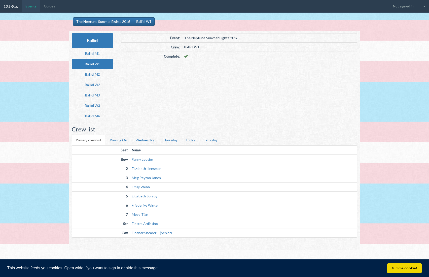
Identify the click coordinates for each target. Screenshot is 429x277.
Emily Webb (141, 187)
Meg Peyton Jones (146, 178)
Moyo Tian (140, 214)
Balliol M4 (92, 116)
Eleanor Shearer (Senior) (152, 233)
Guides (49, 6)
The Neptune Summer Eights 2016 (103, 21)
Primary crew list (88, 140)
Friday (190, 140)
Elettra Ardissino (145, 223)
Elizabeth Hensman (146, 168)
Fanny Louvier (142, 159)
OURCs (11, 6)
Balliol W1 (143, 21)
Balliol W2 (92, 85)
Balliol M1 (92, 53)
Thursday (170, 140)
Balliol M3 (92, 95)
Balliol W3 (92, 105)
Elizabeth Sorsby (144, 196)
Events (31, 6)
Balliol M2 (92, 74)
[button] (160, 268)
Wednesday (145, 140)
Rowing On (118, 140)
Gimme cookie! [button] (404, 268)
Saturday (210, 140)
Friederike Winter (145, 205)
